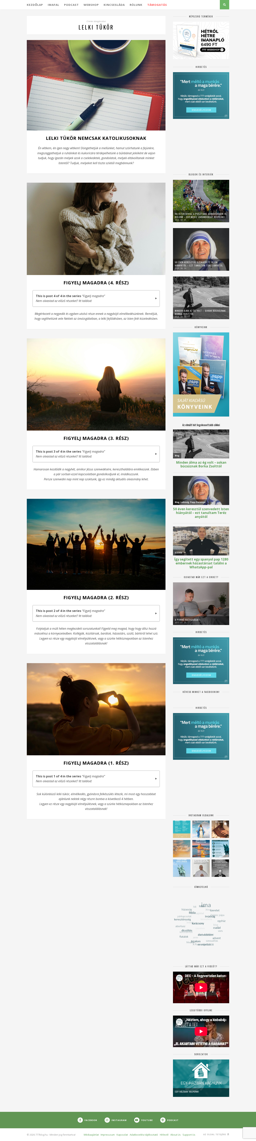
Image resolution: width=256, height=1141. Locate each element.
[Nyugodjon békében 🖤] (220, 868)
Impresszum (108, 1134)
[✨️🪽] (181, 848)
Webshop (91, 5)
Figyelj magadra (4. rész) (96, 283)
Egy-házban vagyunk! (187, 1091)
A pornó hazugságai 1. (188, 619)
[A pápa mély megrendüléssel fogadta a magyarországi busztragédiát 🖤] (201, 868)
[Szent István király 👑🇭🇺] (220, 848)
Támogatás (157, 5)
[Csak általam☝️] (201, 829)
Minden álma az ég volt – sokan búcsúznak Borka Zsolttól (200, 312)
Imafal (53, 5)
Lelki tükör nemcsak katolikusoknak (96, 138)
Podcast (71, 5)
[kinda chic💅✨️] (220, 829)
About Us (175, 1134)
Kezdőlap (35, 5)
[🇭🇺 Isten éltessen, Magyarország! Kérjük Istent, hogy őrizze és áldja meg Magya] (201, 848)
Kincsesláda (114, 5)
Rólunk (136, 5)
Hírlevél (164, 1134)
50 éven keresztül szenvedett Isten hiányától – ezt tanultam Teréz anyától (199, 264)
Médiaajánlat (91, 1134)
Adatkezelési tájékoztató (144, 1134)
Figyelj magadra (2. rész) (96, 597)
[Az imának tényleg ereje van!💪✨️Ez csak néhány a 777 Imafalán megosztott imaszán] (181, 829)
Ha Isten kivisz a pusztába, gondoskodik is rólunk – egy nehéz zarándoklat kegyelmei (201, 215)
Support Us (189, 1134)
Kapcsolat (122, 1134)
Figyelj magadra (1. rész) (96, 763)
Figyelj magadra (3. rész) (96, 438)
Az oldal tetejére (215, 1134)
